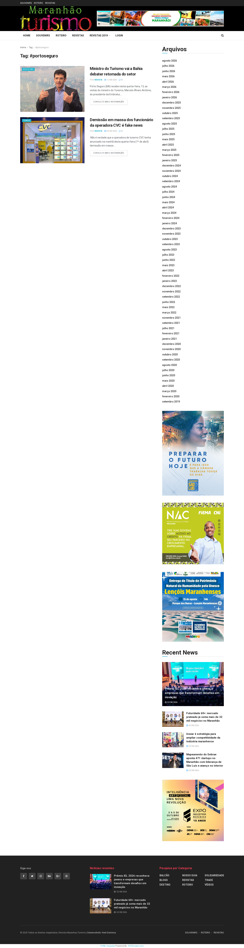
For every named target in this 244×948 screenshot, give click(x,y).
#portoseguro (42, 47)
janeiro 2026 (169, 97)
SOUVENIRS (26, 3)
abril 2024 (168, 207)
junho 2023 (168, 259)
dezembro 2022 (171, 286)
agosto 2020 (169, 365)
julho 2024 (168, 191)
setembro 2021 (171, 322)
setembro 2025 (171, 118)
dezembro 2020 (171, 344)
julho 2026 (168, 65)
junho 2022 (168, 302)
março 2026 (169, 86)
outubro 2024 (170, 176)
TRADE (26, 120)
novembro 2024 (171, 170)
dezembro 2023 (171, 228)
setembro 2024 (171, 181)
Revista (98, 80)
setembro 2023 (171, 244)
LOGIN (119, 35)
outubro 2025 (170, 113)
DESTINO (165, 884)
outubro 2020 (170, 354)
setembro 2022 (171, 296)
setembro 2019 (171, 401)
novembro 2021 (171, 317)
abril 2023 (168, 270)
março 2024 (169, 212)
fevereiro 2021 (170, 333)
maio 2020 (168, 380)
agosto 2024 (169, 186)
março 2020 (169, 391)
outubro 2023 (170, 239)
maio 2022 (168, 307)
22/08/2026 (171, 702)
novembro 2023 (171, 233)
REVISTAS (50, 3)
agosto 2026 (169, 60)
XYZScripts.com (136, 946)
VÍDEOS (209, 884)
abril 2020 (168, 385)
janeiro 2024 (169, 223)
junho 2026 (168, 71)
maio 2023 (168, 265)
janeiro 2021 (169, 338)
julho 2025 (168, 128)
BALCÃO (164, 875)
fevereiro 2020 (170, 396)
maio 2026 (168, 76)
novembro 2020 (171, 349)
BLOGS (164, 880)
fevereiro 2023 (170, 275)
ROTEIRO (38, 3)
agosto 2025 (169, 123)
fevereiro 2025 (170, 155)
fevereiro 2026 (170, 92)
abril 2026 (168, 81)
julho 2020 (168, 370)
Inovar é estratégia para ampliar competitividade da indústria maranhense (203, 737)
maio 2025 (168, 139)
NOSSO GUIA (189, 875)
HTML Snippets (107, 946)
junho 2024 (168, 197)
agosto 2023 (169, 249)
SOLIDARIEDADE (214, 875)
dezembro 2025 (171, 102)
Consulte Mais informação (108, 102)
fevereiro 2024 (170, 218)
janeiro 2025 (169, 160)
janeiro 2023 (169, 281)
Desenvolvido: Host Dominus (101, 932)
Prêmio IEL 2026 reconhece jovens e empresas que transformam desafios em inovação (192, 693)
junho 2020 (168, 375)
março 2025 (169, 149)
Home (26, 35)
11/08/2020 (111, 80)
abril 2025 (168, 144)
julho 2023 (168, 254)
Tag (31, 47)
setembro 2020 (171, 359)
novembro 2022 (171, 291)
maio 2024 (168, 202)
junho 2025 (168, 134)
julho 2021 (168, 328)
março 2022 (169, 312)
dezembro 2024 (171, 165)
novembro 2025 (171, 108)
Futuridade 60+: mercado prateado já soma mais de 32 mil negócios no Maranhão (204, 717)
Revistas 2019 (99, 35)
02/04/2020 (111, 131)
